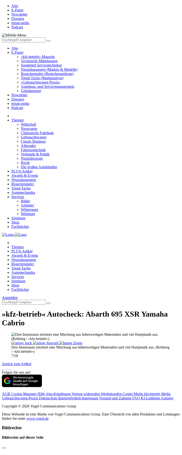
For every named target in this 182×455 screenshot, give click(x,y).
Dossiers (17, 99)
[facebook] (2, 368)
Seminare (18, 218)
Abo (14, 48)
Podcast (17, 108)
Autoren (167, 398)
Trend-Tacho (21, 188)
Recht (25, 163)
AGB (6, 394)
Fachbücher (20, 227)
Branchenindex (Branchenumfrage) (47, 74)
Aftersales (28, 146)
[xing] (6, 368)
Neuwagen (29, 129)
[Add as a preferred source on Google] (22, 386)
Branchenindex (22, 184)
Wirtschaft (28, 124)
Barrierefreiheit (70, 398)
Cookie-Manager (24, 394)
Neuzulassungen (23, 180)
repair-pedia (20, 104)
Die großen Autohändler (39, 167)
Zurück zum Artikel (16, 364)
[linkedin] (8, 368)
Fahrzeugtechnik (33, 150)
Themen (17, 120)
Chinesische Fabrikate (37, 133)
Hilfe (41, 394)
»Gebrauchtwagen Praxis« (40, 82)
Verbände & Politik (35, 154)
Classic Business (33, 141)
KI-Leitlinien (151, 398)
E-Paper (17, 52)
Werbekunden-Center (117, 394)
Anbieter (27, 205)
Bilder (25, 201)
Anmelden (10, 298)
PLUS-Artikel (21, 171)
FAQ (136, 398)
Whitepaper (29, 210)
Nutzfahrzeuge (32, 158)
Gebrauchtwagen (33, 137)
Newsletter (19, 95)
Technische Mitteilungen (39, 61)
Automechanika (23, 192)
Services (17, 197)
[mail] (9, 368)
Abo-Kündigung (59, 394)
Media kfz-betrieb (147, 394)
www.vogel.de (38, 418)
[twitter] (4, 368)
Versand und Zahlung (115, 398)
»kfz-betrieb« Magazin (38, 57)
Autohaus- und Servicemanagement (47, 86)
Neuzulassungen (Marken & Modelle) (49, 69)
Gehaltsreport (31, 91)
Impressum (90, 398)
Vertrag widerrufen (86, 394)
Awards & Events (24, 175)
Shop (15, 222)
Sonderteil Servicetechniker (41, 65)
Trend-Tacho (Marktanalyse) (42, 78)
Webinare (28, 214)
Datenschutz (48, 398)
